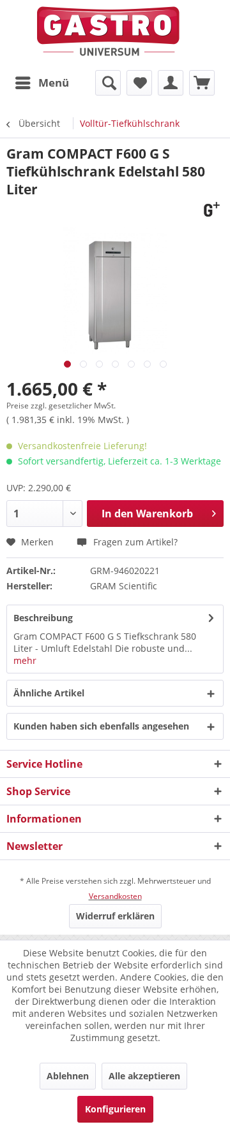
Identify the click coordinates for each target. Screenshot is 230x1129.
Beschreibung (43, 618)
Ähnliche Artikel (48, 693)
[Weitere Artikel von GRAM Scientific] (210, 209)
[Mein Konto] (170, 83)
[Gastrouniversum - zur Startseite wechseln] (108, 31)
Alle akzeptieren (144, 1076)
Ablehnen (68, 1076)
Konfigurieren (115, 1109)
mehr (24, 660)
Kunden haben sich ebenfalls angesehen (101, 726)
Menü (53, 82)
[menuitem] (41, 83)
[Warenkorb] (202, 83)
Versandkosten (115, 896)
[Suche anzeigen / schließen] (108, 83)
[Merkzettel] (139, 83)
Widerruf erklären (115, 916)
